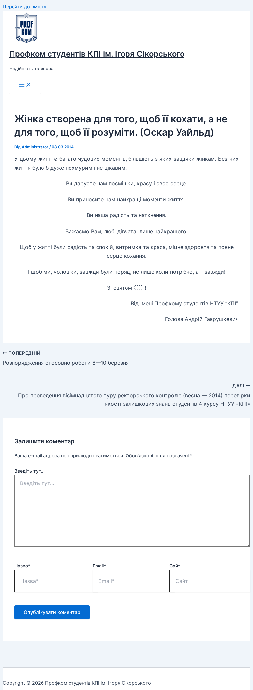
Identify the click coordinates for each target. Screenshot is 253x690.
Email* (99, 565)
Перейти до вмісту (24, 7)
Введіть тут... (29, 471)
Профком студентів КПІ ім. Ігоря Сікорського (96, 54)
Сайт (174, 565)
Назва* (22, 565)
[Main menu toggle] (25, 85)
